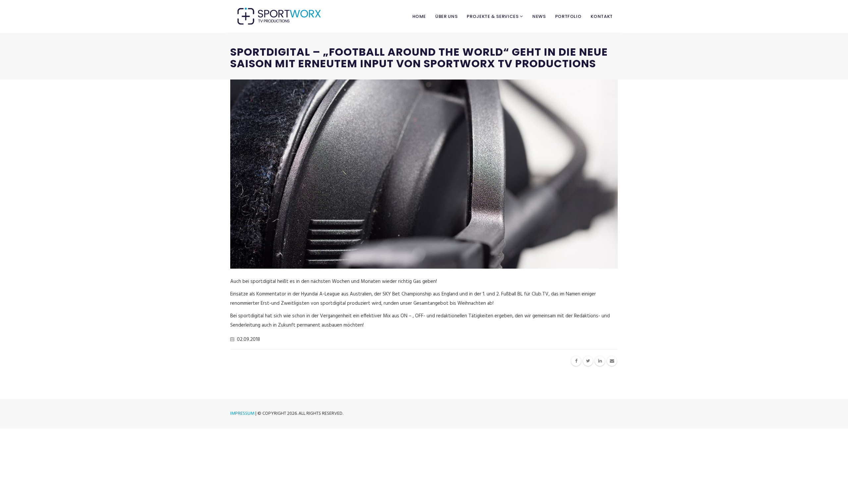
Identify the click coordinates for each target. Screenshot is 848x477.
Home (419, 16)
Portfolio (568, 16)
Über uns (446, 16)
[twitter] (588, 361)
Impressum (242, 413)
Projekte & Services (493, 16)
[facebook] (576, 361)
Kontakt (602, 16)
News (539, 16)
